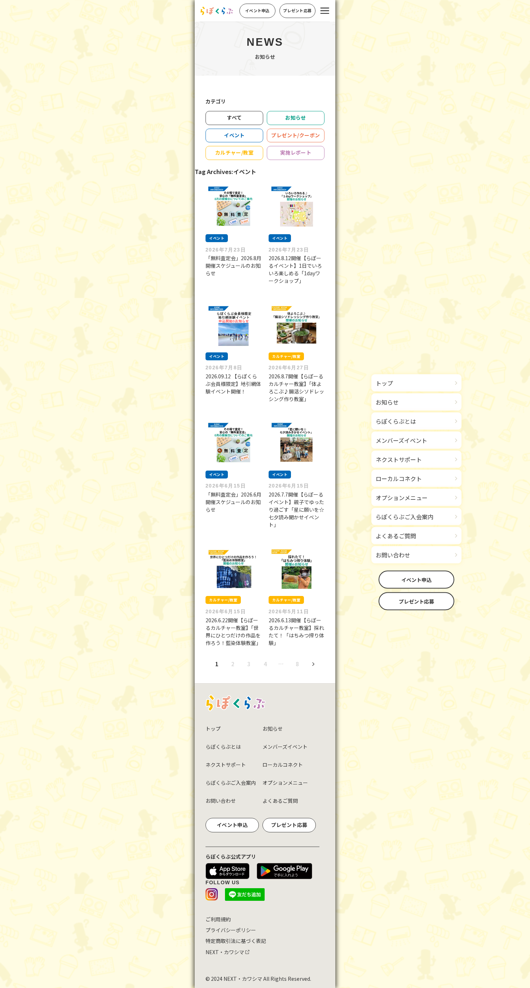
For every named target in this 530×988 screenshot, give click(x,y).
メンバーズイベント (285, 746)
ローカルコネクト (282, 764)
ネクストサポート (226, 764)
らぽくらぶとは (223, 746)
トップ (213, 728)
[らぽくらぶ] (216, 10)
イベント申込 (416, 579)
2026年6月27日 (289, 367)
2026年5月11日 (289, 611)
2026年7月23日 (226, 250)
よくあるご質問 (280, 800)
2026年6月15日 (226, 486)
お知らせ (272, 728)
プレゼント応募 (416, 601)
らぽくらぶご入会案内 (231, 782)
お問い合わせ (221, 800)
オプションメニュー (285, 782)
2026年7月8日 (224, 367)
